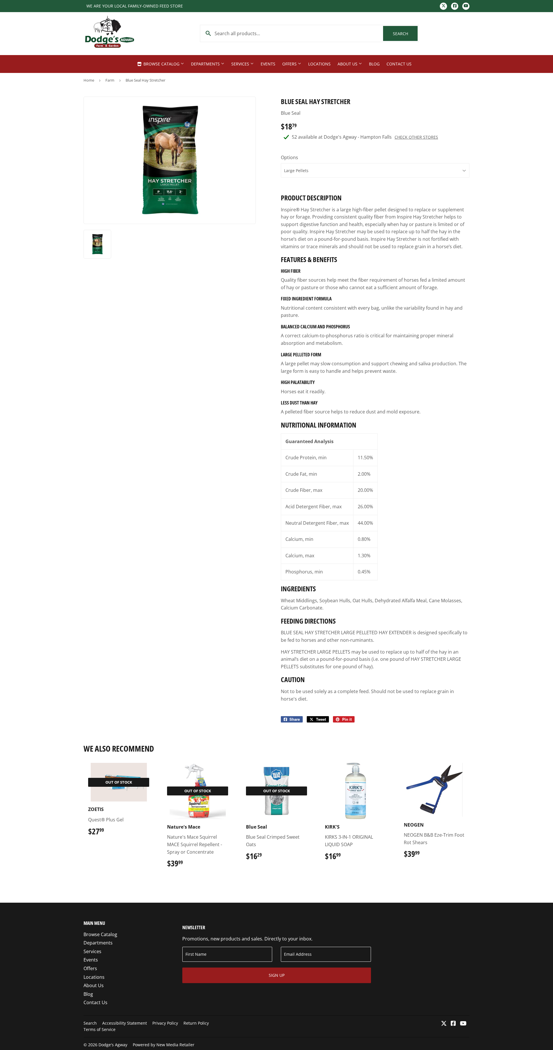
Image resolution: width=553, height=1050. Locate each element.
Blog (374, 64)
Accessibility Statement (124, 1023)
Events (268, 64)
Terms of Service (99, 1029)
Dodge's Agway (113, 1044)
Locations (319, 64)
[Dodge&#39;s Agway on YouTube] (463, 1024)
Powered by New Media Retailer (163, 1044)
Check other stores (416, 137)
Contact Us (399, 64)
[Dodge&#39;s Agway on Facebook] (453, 1024)
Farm (109, 80)
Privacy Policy (165, 1023)
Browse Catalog (161, 64)
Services (240, 64)
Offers (290, 64)
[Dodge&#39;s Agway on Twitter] (444, 1024)
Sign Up (277, 975)
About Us (348, 64)
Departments (206, 64)
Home (89, 80)
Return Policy (196, 1023)
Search (405, 33)
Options (289, 157)
